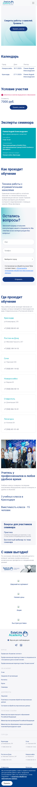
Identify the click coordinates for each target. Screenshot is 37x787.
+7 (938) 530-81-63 (11, 328)
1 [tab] (8, 470)
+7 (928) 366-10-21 (11, 409)
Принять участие (18, 29)
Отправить (18, 279)
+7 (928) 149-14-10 (11, 348)
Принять (7, 783)
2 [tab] (11, 470)
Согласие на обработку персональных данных (15, 705)
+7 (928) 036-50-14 (11, 389)
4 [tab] (17, 470)
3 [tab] (14, 470)
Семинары (4, 687)
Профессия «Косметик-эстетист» (11, 653)
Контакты (4, 679)
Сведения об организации (9, 676)
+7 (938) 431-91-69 (11, 429)
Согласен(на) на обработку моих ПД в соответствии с (19, 269)
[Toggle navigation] (33, 3)
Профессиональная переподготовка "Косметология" (17, 663)
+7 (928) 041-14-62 (11, 369)
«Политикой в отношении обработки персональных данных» (19, 270)
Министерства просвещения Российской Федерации (17, 720)
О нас (3, 672)
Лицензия (4, 696)
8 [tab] (28, 470)
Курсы (3, 683)
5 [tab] (20, 470)
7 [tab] (26, 470)
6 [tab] (23, 470)
